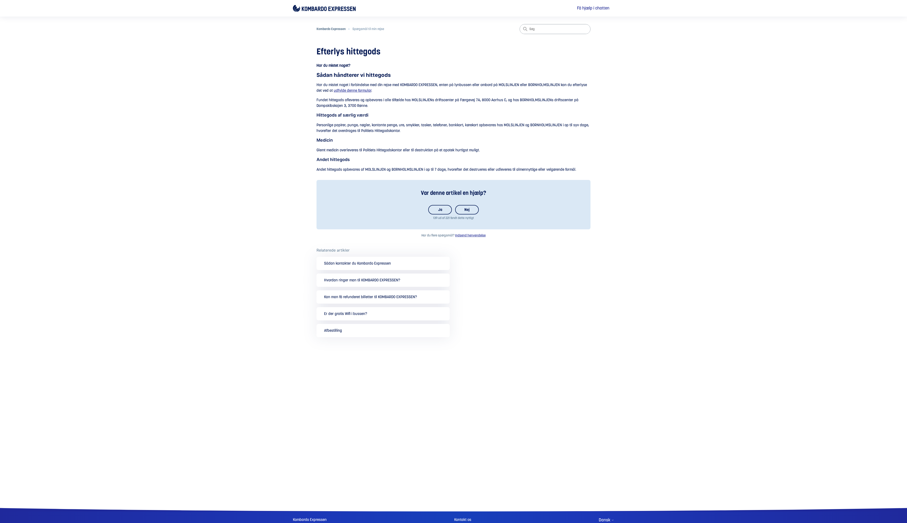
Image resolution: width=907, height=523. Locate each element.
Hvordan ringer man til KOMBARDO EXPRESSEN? (362, 280)
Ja (440, 210)
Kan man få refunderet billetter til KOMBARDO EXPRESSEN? (370, 297)
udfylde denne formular (352, 90)
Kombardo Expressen (331, 29)
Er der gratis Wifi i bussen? (345, 314)
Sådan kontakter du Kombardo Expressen (357, 263)
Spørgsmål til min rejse (368, 29)
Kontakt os (462, 520)
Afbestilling (333, 330)
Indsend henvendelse (470, 235)
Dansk (605, 520)
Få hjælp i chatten (593, 8)
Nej (467, 210)
